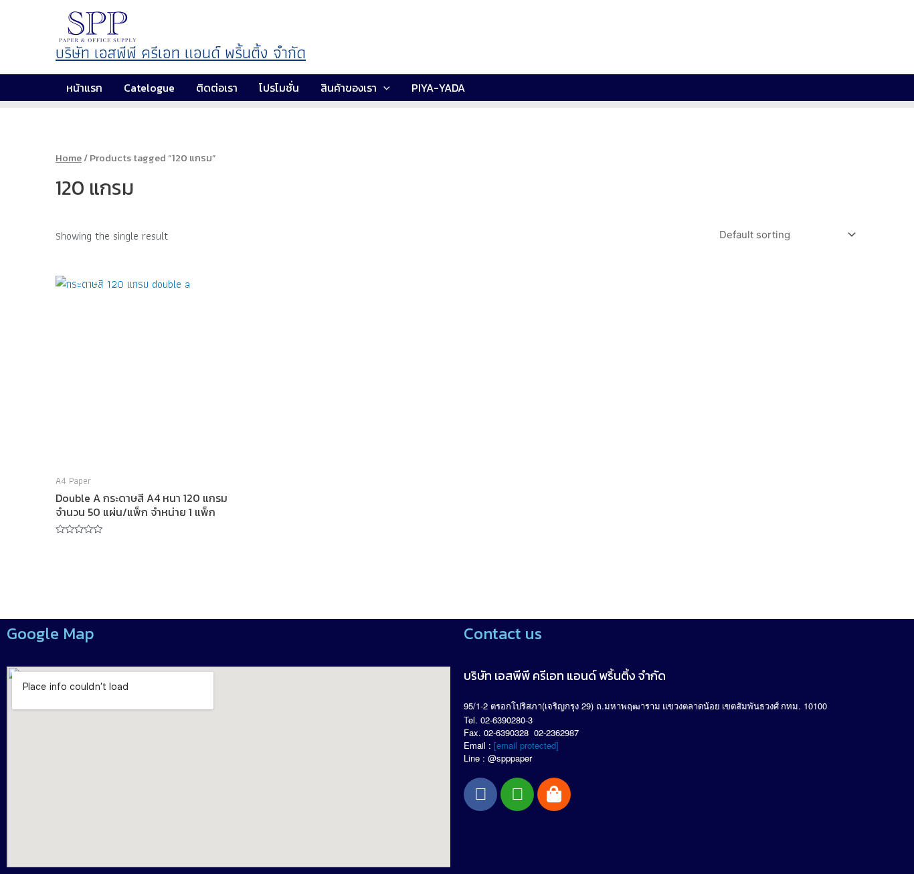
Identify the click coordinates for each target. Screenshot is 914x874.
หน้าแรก (84, 88)
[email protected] (526, 745)
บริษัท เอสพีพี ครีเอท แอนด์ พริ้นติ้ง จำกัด (181, 52)
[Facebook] (480, 794)
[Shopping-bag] (554, 794)
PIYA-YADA (438, 88)
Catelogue (149, 88)
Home (69, 158)
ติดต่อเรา (217, 88)
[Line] (517, 794)
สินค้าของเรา (349, 88)
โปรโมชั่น (279, 88)
